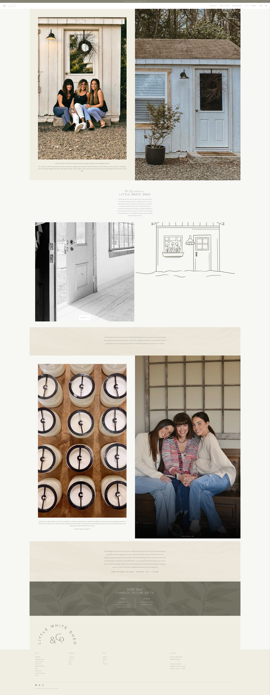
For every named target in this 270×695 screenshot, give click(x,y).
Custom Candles (39, 661)
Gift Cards (105, 663)
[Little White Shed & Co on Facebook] (36, 685)
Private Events (237, 5)
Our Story (71, 659)
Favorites (105, 659)
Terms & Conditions (40, 673)
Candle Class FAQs (39, 666)
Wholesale (37, 656)
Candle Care (38, 663)
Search (254, 5)
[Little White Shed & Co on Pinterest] (40, 685)
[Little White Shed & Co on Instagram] (43, 685)
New (104, 661)
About (247, 5)
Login (261, 5)
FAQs (36, 668)
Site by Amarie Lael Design (52, 688)
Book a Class (224, 5)
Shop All (213, 5)
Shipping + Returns (40, 659)
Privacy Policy (38, 670)
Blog (70, 661)
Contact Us (71, 656)
